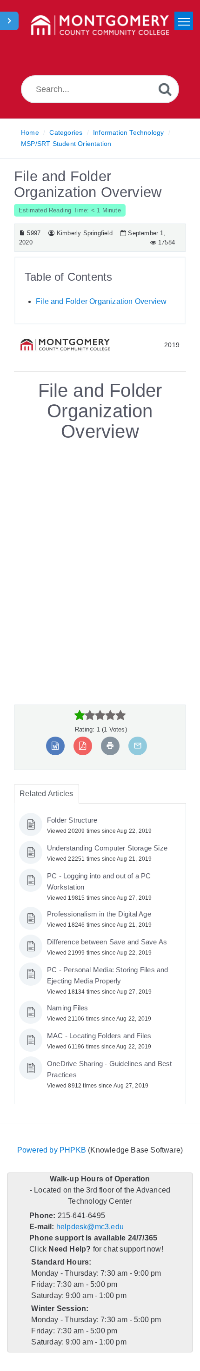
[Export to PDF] (83, 746)
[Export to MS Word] (56, 746)
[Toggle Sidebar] (9, 21)
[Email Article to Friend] (137, 746)
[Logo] (100, 25)
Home (30, 132)
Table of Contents (69, 277)
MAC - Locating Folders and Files (100, 1036)
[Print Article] (110, 746)
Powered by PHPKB (52, 1150)
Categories (65, 132)
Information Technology (128, 132)
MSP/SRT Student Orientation (65, 143)
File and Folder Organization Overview (99, 301)
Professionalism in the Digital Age (101, 914)
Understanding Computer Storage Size (107, 848)
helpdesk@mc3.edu (88, 1226)
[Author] (50, 233)
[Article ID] (22, 233)
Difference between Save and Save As (107, 942)
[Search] (165, 89)
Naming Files (68, 1008)
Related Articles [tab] (46, 793)
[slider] (100, 715)
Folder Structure (72, 820)
